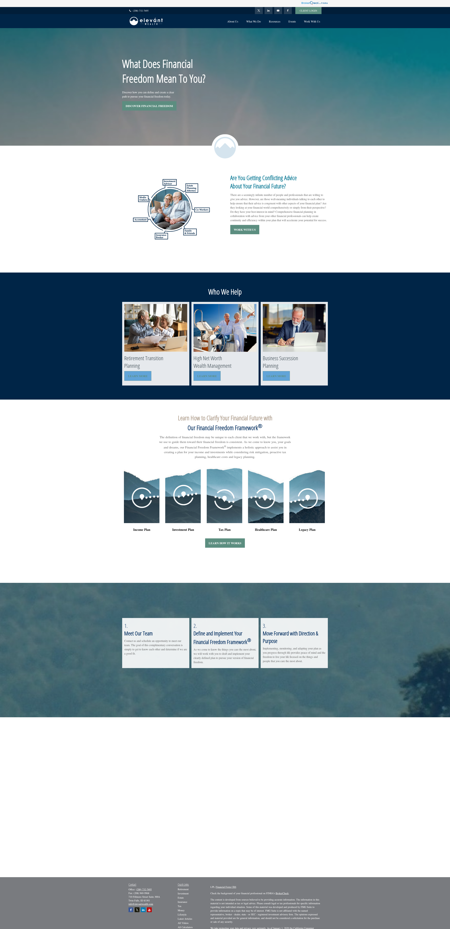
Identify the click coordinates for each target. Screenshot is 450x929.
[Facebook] (288, 10)
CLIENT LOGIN (308, 10)
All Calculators (185, 927)
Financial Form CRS (226, 887)
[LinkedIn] (268, 10)
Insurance (182, 902)
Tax (179, 906)
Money (181, 910)
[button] (233, 21)
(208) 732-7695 (141, 10)
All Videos (183, 923)
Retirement (183, 889)
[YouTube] (278, 10)
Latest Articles (185, 918)
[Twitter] (259, 10)
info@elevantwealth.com (140, 904)
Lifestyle (182, 914)
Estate (181, 897)
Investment (183, 893)
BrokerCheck (282, 893)
